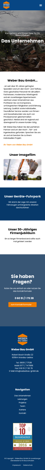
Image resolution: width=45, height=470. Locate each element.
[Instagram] (19, 376)
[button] (41, 5)
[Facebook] (25, 376)
